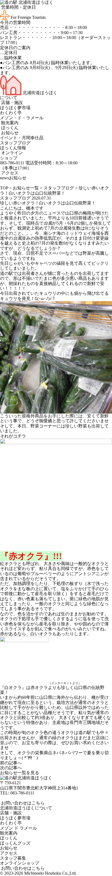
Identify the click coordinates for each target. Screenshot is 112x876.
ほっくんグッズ (15, 843)
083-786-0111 (22, 793)
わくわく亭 (11, 112)
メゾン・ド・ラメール (21, 117)
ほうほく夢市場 (15, 107)
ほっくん (9, 127)
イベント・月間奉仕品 (21, 137)
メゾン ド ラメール (18, 828)
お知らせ (9, 132)
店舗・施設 (11, 102)
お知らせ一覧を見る (19, 772)
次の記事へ (11, 767)
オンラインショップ (11, 155)
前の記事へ (11, 763)
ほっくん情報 (13, 147)
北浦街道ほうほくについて (26, 808)
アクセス (9, 173)
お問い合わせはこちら (22, 803)
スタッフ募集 (13, 858)
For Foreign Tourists (28, 17)
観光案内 (9, 122)
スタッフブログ (15, 143)
